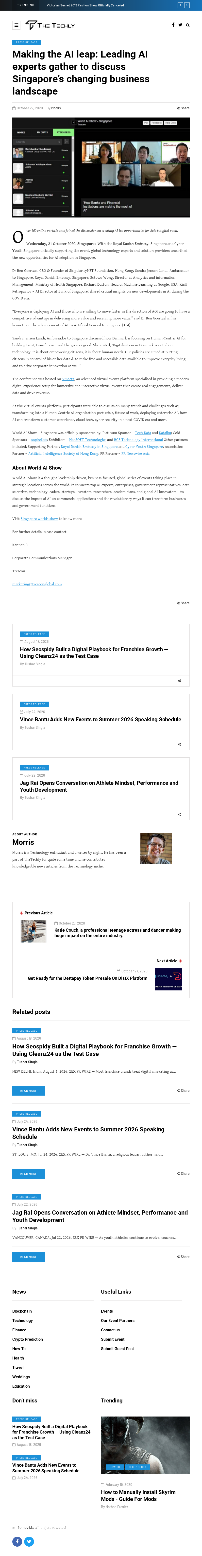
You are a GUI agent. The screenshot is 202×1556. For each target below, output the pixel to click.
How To (19, 1348)
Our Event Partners (118, 1320)
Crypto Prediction (27, 1339)
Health (18, 1358)
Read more (28, 1090)
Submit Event (112, 1339)
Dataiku (165, 433)
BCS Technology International (138, 439)
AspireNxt (39, 439)
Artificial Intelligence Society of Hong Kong (63, 453)
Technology (22, 1320)
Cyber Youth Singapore (144, 446)
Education (21, 1386)
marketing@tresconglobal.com (37, 584)
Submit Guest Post (117, 1348)
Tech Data (143, 433)
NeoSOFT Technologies (87, 439)
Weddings (21, 1377)
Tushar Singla (35, 664)
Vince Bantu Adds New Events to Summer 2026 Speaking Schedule (100, 719)
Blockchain (22, 1311)
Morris (56, 108)
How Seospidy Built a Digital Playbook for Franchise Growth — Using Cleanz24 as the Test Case (94, 1050)
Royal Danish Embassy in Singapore (89, 446)
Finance (19, 1330)
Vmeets (68, 379)
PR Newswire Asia (135, 453)
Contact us (110, 1330)
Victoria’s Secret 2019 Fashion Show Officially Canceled (86, 5)
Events (107, 1311)
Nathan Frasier (117, 1507)
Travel (17, 1367)
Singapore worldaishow (39, 518)
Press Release (26, 42)
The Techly (25, 1528)
